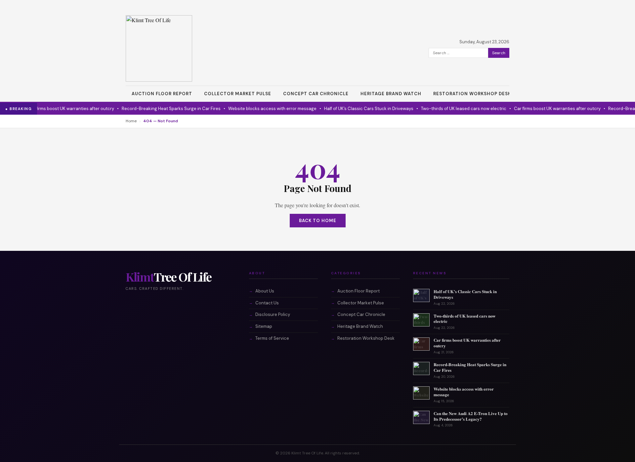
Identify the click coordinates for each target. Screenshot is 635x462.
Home (131, 121)
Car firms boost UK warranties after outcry (63, 108)
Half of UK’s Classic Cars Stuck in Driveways (361, 108)
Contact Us (267, 303)
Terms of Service (272, 338)
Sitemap (263, 326)
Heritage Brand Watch (390, 93)
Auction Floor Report (162, 93)
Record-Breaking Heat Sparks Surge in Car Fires (163, 108)
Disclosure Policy (272, 314)
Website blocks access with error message (265, 108)
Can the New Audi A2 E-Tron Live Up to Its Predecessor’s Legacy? (471, 416)
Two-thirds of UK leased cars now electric (456, 108)
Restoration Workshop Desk (472, 93)
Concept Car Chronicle (316, 93)
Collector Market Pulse (237, 93)
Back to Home (317, 220)
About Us (264, 291)
